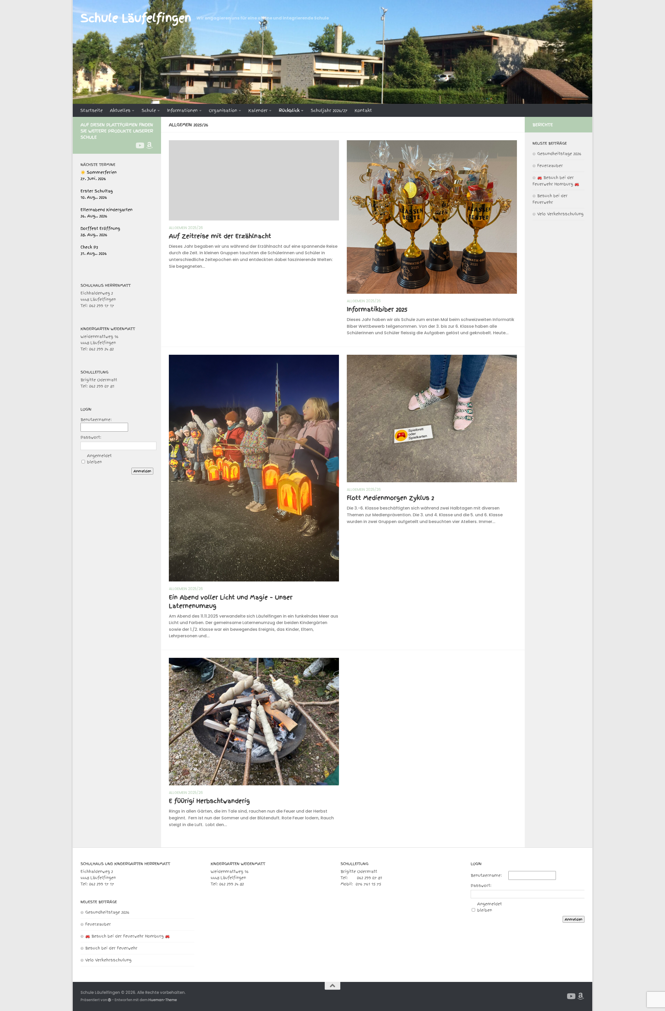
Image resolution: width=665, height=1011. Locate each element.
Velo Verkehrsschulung (560, 214)
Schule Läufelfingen (136, 18)
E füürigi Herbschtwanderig (209, 801)
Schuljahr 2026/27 (329, 110)
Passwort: (91, 437)
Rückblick (289, 110)
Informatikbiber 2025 (377, 309)
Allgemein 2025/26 (186, 227)
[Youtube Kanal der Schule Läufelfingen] (139, 145)
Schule (149, 110)
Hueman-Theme (162, 999)
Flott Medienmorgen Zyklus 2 (390, 498)
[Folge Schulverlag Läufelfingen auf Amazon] (149, 145)
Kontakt (363, 110)
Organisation (223, 110)
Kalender (258, 110)
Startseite (91, 110)
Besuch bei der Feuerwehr (111, 948)
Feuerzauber (550, 166)
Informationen (182, 110)
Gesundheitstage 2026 (559, 154)
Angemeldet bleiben (99, 459)
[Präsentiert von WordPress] (109, 1000)
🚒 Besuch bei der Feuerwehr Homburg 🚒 (127, 936)
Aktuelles (120, 110)
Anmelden (142, 471)
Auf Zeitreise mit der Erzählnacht (220, 236)
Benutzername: (96, 420)
